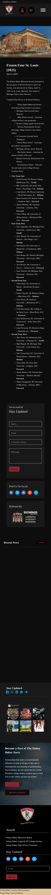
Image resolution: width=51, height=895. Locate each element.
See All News (42, 542)
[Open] (42, 10)
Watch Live (7, 13)
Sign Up (11, 877)
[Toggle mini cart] (31, 10)
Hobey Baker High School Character (22, 845)
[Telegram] (26, 692)
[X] (12, 692)
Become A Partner (17, 792)
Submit (14, 469)
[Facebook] (7, 692)
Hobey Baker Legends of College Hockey (24, 841)
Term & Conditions (17, 893)
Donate (5, 17)
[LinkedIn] (17, 692)
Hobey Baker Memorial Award (19, 837)
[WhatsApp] (21, 692)
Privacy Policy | (5, 893)
